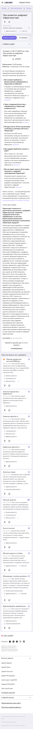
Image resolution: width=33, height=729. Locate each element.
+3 (29, 359)
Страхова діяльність (11, 378)
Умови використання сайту (11, 703)
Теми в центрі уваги (7, 688)
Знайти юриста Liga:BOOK (9, 680)
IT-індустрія (24, 31)
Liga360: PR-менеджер (8, 675)
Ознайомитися (16, 348)
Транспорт (24, 565)
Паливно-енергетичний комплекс (14, 590)
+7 (29, 553)
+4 (29, 528)
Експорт (18, 59)
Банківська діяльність (11, 375)
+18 (29, 500)
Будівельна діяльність (11, 31)
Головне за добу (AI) (9, 38)
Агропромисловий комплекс (13, 489)
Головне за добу (9, 44)
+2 (29, 447)
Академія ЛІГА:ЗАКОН (8, 684)
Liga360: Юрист (6, 667)
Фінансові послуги (10, 381)
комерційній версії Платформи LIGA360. (16, 200)
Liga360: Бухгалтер (7, 671)
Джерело (7, 100)
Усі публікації (23, 38)
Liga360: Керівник (6, 663)
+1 (29, 391)
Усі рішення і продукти (8, 692)
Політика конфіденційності (11, 707)
